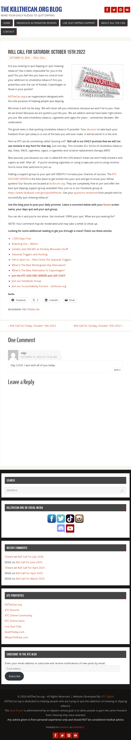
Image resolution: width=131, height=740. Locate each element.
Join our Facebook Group (26, 281)
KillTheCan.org (16, 96)
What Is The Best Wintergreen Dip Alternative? (39, 265)
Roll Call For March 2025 (30, 578)
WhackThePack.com (16, 637)
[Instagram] (120, 10)
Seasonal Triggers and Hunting (29, 254)
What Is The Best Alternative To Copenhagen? (38, 270)
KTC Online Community (18, 615)
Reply (117, 370)
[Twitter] (114, 10)
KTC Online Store (15, 620)
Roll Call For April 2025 (31, 567)
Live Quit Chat (13, 626)
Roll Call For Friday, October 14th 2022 (32, 325)
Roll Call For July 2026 (30, 556)
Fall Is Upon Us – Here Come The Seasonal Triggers (41, 259)
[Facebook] (107, 10)
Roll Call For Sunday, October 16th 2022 (98, 325)
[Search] (122, 491)
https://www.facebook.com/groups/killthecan (35, 192)
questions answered (85, 192)
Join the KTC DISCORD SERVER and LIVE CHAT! (38, 275)
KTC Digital (107, 696)
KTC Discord (12, 610)
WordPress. (78, 727)
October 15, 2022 (20, 57)
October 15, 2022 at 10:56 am (39, 357)
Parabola (64, 727)
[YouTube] (127, 10)
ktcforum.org (57, 183)
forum (107, 204)
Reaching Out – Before (25, 243)
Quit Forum (16, 710)
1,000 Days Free (21, 238)
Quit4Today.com (14, 632)
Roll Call (39, 57)
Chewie (9, 556)
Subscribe (14, 676)
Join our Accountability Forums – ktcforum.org (39, 286)
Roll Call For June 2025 (29, 562)
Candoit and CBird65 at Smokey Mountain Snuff (40, 249)
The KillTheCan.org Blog (31, 9)
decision (92, 129)
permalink (33, 309)
